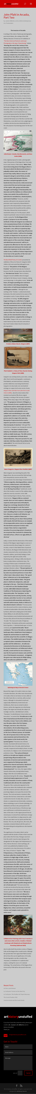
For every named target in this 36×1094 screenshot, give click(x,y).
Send (28, 1073)
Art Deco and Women (10, 988)
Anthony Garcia (22, 1091)
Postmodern (9, 23)
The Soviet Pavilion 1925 (10, 997)
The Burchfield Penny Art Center (13, 260)
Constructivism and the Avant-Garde (14, 1000)
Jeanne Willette (9, 21)
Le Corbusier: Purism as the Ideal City (14, 991)
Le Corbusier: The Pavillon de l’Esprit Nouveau (17, 994)
